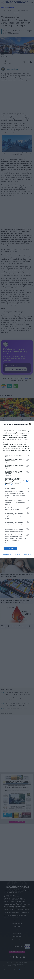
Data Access (17, 554)
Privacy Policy (27, 554)
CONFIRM (10, 548)
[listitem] (17, 455)
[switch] (27, 460)
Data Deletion (7, 554)
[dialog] (17, 489)
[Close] (30, 424)
